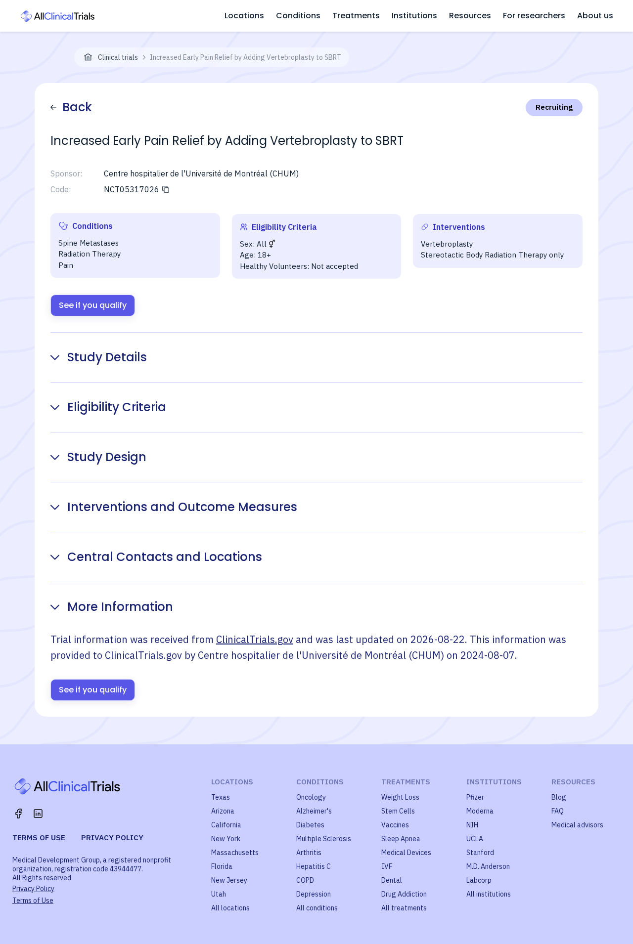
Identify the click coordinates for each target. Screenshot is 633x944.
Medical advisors (577, 824)
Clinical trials (118, 57)
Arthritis (308, 852)
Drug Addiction (404, 894)
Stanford (480, 852)
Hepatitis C (313, 866)
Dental (391, 880)
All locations (230, 907)
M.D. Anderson (488, 866)
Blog (558, 797)
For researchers (534, 15)
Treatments (356, 15)
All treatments (404, 907)
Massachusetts (235, 852)
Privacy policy (112, 837)
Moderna (480, 811)
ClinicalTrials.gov (254, 639)
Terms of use (38, 837)
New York (225, 838)
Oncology (311, 797)
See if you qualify (93, 305)
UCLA (474, 838)
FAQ (557, 811)
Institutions (414, 15)
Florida (221, 866)
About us (595, 15)
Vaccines (395, 824)
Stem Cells (398, 811)
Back (77, 107)
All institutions (488, 894)
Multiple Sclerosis (323, 838)
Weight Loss (400, 797)
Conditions (298, 15)
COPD (305, 880)
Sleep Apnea (400, 838)
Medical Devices (406, 852)
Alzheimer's (314, 811)
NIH (472, 824)
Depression (313, 894)
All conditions (317, 907)
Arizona (222, 811)
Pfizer (475, 797)
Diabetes (310, 824)
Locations (244, 15)
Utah (218, 894)
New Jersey (229, 880)
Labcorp (479, 880)
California (226, 824)
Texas (220, 797)
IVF (386, 866)
